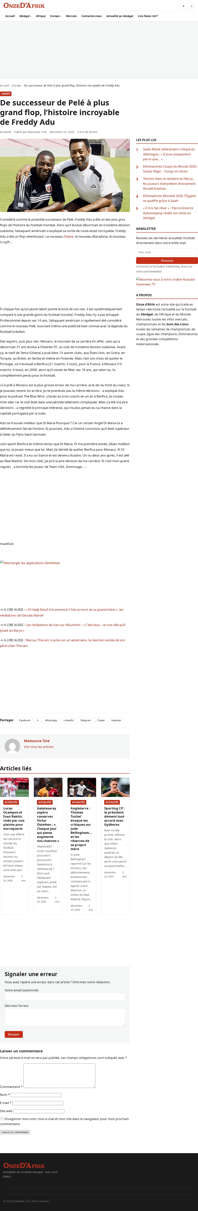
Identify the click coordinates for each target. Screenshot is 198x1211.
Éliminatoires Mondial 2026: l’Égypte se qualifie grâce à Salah (169, 198)
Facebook (24, 720)
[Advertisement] (99, 50)
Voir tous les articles (39, 747)
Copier (101, 720)
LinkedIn (69, 720)
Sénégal (24, 16)
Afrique (41, 16)
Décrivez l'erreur (17, 1006)
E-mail (5, 1103)
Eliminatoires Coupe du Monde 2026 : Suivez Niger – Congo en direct (170, 169)
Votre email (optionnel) (21, 990)
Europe (55, 16)
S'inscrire (167, 260)
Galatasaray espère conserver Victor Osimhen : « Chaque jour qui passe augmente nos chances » (48, 824)
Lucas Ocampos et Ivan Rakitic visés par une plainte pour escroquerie (14, 818)
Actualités (11, 802)
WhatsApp (51, 720)
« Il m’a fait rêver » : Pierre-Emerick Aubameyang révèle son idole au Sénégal (168, 213)
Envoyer (13, 1034)
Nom (5, 1095)
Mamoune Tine (37, 132)
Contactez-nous (91, 16)
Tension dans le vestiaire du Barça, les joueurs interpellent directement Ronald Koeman (169, 183)
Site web (6, 1111)
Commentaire (11, 1087)
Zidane (68, 236)
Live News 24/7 (148, 16)
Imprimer (116, 720)
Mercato (71, 16)
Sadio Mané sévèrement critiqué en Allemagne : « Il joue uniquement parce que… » (169, 154)
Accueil (10, 16)
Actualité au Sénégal (119, 16)
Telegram (85, 720)
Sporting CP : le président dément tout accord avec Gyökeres (114, 816)
